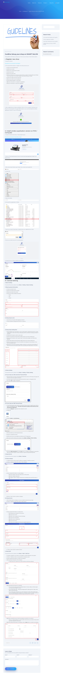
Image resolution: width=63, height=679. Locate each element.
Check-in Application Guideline (48, 39)
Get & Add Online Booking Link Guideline (50, 37)
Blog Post (52, 2)
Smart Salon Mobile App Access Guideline (50, 41)
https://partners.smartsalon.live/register (12, 63)
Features (39, 2)
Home (29, 2)
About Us (34, 2)
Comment (7, 659)
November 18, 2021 (8, 51)
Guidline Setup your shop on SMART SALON (49, 44)
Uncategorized (8, 642)
